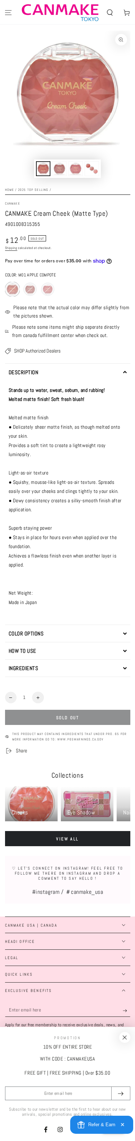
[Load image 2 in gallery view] (59, 168)
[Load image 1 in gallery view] (43, 168)
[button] (109, 12)
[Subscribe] (126, 1011)
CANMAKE (12, 203)
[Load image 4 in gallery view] (92, 168)
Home (9, 190)
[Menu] (8, 12)
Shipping (11, 248)
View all (67, 839)
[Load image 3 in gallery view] (75, 168)
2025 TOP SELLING (33, 190)
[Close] (124, 1037)
